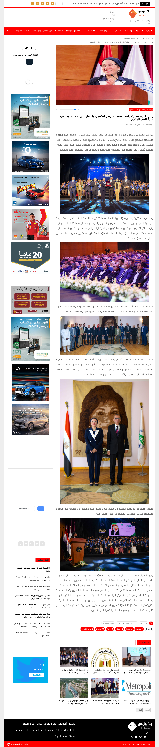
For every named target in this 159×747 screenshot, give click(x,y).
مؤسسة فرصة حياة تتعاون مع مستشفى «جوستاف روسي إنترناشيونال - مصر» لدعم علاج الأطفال (136, 672)
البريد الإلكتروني (87, 629)
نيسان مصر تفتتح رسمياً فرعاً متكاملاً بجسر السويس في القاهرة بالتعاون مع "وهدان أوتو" (32, 615)
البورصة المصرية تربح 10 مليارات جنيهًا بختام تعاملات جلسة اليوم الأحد (32, 634)
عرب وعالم (47, 30)
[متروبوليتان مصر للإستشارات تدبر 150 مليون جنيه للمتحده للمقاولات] (136, 688)
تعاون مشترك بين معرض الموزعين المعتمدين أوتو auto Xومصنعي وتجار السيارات (32, 578)
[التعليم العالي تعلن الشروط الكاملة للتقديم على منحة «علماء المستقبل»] (104, 657)
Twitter (128, 629)
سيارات (114, 30)
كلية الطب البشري (108, 623)
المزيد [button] (19, 30)
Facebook (139, 629)
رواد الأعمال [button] (91, 30)
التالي (140, 710)
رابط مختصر (29, 48)
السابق (147, 710)
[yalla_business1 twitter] (47, 3)
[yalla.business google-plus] (42, 3)
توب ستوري (143, 623)
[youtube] (38, 3)
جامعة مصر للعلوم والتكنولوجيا (127, 623)
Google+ (119, 629)
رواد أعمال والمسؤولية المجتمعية (134, 38)
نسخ (29, 61)
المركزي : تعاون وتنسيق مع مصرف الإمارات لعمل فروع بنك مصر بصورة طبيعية (32, 597)
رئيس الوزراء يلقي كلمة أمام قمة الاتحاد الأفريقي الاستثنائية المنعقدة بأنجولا (32, 606)
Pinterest (99, 629)
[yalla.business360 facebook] (52, 3)
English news (61, 736)
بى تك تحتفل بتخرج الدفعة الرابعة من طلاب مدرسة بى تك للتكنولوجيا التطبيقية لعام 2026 (74, 672)
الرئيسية (72, 724)
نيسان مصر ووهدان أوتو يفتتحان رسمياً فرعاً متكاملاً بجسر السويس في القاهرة (32, 588)
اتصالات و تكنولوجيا (73, 30)
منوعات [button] (59, 30)
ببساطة (27, 30)
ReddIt (109, 629)
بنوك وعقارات (50, 724)
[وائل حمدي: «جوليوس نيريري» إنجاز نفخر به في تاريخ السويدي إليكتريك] (73, 688)
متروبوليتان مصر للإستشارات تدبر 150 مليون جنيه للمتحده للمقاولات (137, 702)
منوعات (39, 730)
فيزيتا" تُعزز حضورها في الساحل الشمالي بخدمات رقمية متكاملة (105, 702)
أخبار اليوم (139, 30)
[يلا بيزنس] (140, 13)
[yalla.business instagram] (32, 3)
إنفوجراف (37, 30)
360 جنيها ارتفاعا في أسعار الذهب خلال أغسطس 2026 (33, 569)
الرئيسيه (150, 38)
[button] (56, 3)
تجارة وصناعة (104, 30)
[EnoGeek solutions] (12, 743)
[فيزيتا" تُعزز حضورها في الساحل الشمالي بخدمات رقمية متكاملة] (104, 688)
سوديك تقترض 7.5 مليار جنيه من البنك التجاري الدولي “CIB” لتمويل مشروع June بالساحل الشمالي (32, 625)
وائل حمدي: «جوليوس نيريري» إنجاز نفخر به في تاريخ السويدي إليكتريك (73, 702)
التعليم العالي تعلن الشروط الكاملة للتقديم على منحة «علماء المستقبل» (105, 671)
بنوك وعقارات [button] (127, 30)
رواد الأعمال (70, 730)
